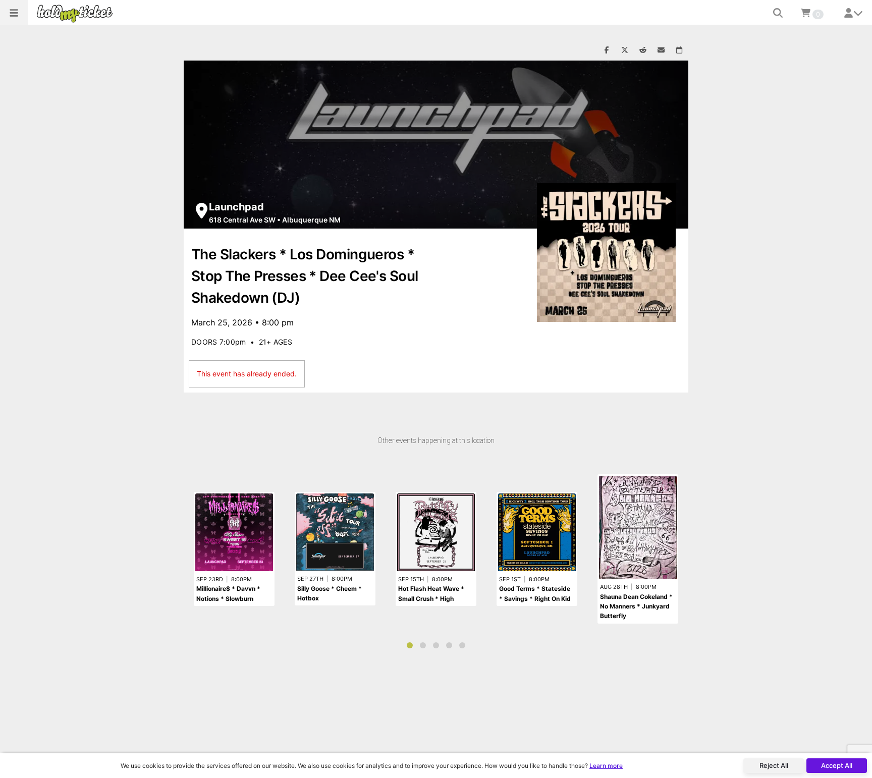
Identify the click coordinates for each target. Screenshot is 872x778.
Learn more (606, 765)
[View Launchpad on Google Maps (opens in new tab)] (201, 210)
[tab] (410, 645)
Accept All (836, 765)
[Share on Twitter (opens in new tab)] (625, 50)
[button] (14, 12)
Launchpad (236, 207)
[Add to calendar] (679, 50)
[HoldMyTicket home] (77, 13)
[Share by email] (661, 50)
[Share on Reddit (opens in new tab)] (643, 50)
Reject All (773, 765)
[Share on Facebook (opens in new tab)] (606, 50)
